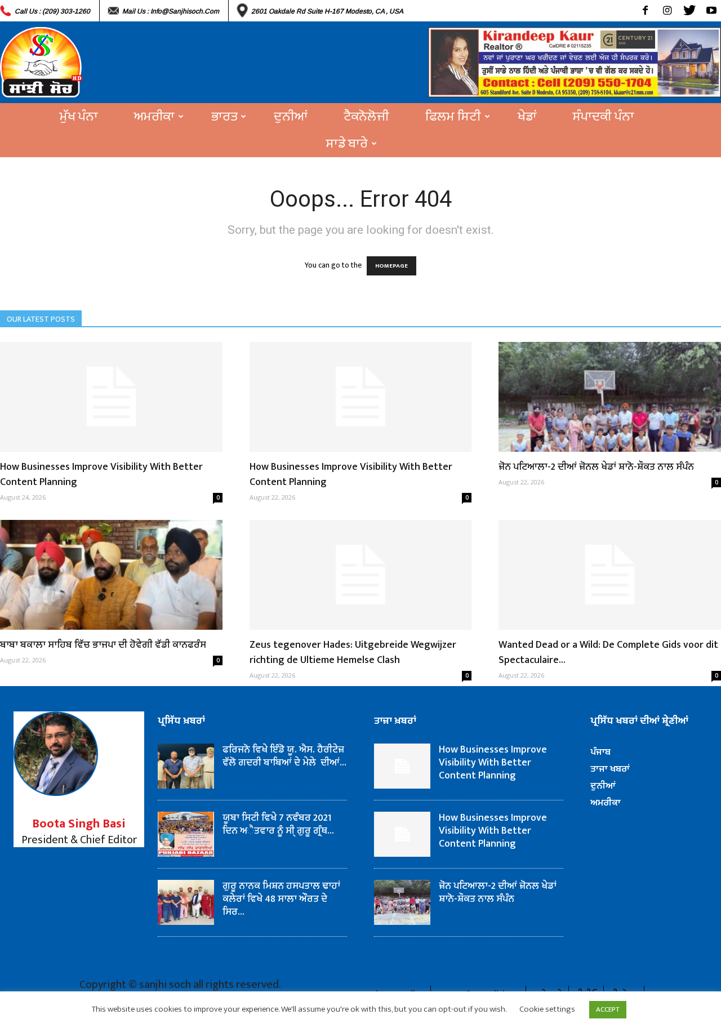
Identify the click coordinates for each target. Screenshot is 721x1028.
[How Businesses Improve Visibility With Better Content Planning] (111, 397)
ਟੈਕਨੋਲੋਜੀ (366, 116)
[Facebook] (645, 10)
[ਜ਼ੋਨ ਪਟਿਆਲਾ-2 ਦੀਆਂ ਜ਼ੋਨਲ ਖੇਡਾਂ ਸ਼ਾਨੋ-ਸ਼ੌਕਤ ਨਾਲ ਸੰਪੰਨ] (610, 397)
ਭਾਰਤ (224, 116)
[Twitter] (689, 10)
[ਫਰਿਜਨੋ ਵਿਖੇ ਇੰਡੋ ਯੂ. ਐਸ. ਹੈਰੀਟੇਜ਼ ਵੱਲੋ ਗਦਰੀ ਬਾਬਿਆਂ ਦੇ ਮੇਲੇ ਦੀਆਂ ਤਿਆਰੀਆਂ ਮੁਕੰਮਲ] (186, 766)
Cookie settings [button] (547, 1009)
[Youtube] (711, 10)
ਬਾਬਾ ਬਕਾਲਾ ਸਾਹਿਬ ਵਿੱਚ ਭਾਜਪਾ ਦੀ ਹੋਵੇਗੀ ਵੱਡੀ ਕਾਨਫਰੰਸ (103, 645)
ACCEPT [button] (608, 1009)
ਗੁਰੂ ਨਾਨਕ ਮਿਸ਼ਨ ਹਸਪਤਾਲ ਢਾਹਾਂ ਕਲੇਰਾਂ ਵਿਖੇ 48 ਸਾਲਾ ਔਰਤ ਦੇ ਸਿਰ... (281, 899)
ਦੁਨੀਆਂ (291, 116)
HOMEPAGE (391, 266)
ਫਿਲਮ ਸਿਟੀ (453, 116)
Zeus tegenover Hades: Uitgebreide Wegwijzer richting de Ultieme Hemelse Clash (353, 653)
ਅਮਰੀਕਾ (154, 116)
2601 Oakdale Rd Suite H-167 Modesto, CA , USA (327, 11)
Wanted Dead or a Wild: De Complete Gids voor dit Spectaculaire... (608, 653)
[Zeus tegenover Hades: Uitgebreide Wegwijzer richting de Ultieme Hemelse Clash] (361, 575)
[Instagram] (667, 10)
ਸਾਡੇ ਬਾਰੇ (347, 143)
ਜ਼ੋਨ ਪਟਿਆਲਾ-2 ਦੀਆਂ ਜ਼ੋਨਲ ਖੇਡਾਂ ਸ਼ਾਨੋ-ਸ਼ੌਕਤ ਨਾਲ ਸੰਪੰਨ (596, 467)
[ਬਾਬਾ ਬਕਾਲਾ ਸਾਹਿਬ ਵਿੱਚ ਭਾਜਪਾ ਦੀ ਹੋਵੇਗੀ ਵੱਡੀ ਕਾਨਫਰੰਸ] (111, 575)
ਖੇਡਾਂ (527, 116)
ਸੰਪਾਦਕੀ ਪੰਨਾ (603, 116)
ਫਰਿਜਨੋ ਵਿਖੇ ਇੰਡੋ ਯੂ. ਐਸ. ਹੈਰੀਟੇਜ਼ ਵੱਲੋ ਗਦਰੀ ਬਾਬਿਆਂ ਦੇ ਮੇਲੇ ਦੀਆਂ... (284, 756)
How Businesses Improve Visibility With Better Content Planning (101, 475)
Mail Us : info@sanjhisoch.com (170, 11)
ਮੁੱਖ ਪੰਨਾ (79, 116)
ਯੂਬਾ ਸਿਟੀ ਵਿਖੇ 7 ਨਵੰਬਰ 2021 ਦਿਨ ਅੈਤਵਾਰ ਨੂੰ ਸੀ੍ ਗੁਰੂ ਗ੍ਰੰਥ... (278, 824)
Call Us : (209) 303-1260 (52, 11)
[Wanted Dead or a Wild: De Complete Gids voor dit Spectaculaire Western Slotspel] (610, 575)
